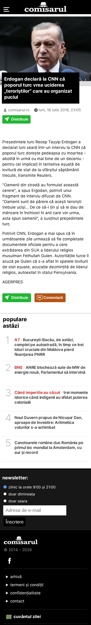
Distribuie (19, 119)
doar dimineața (21, 494)
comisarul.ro (19, 110)
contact (17, 601)
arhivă (16, 576)
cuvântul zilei (27, 616)
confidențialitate (25, 593)
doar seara (17, 501)
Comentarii (52, 298)
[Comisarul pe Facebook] (9, 560)
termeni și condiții (26, 584)
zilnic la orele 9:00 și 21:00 (31, 487)
